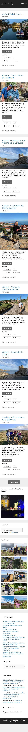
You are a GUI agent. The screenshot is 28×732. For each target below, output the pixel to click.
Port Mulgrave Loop (9, 635)
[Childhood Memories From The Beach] (7, 589)
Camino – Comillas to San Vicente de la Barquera (13, 141)
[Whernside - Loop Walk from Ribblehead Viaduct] (20, 576)
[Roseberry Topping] (7, 602)
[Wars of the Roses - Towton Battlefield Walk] (20, 563)
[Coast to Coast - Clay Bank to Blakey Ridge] (7, 550)
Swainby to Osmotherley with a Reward (13, 418)
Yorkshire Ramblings (7, 4)
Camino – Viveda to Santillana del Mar (11, 288)
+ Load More (14, 482)
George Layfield (8, 680)
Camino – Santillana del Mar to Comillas (12, 206)
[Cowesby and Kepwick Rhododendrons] (20, 602)
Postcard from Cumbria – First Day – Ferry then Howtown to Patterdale (14, 648)
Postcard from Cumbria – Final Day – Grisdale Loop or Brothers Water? (14, 639)
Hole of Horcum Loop (9, 629)
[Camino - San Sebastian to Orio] (7, 576)
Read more (7, 51)
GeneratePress (14, 722)
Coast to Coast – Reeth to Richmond (13, 76)
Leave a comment (9, 65)
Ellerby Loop (7, 656)
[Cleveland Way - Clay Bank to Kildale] (20, 550)
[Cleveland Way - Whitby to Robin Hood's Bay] (7, 563)
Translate (15, 532)
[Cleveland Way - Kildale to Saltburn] (20, 589)
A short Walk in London (12, 14)
